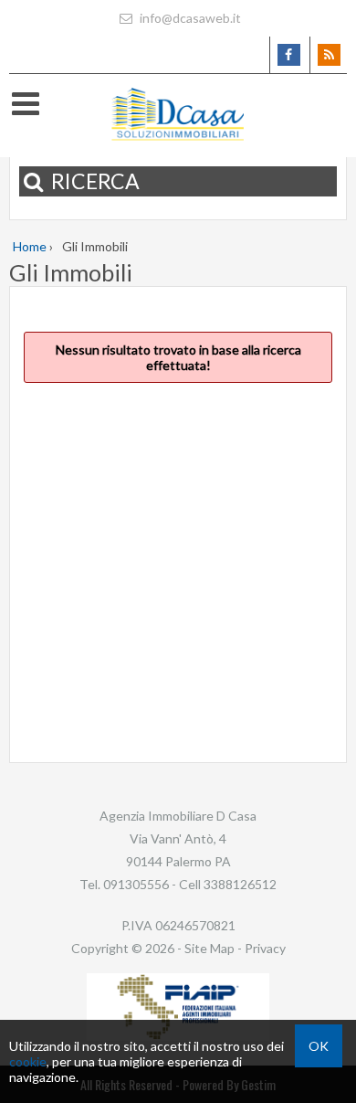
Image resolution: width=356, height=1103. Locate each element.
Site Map (209, 948)
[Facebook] (288, 55)
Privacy (265, 948)
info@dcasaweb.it (189, 18)
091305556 (136, 884)
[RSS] (328, 55)
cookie (28, 1061)
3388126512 (240, 884)
